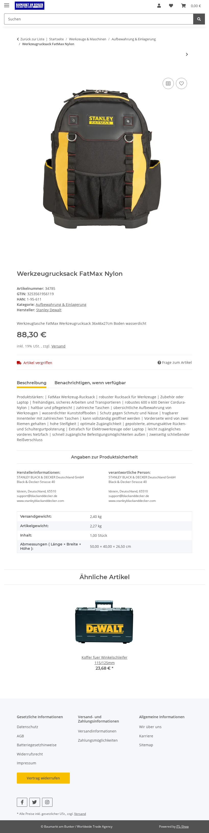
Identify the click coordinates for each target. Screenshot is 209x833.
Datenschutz (27, 726)
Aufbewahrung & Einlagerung (61, 304)
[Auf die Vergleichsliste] (168, 83)
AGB (20, 735)
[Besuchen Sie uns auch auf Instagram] (47, 802)
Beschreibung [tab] (31, 382)
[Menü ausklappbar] (6, 3)
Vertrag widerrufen (43, 778)
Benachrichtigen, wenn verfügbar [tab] (90, 382)
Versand (58, 346)
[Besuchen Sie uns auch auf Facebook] (22, 802)
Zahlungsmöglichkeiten (98, 740)
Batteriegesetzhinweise (37, 744)
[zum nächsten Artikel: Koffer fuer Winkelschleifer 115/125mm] (187, 54)
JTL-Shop (182, 826)
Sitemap (146, 744)
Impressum (26, 763)
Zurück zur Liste (32, 39)
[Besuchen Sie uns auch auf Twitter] (34, 802)
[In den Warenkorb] (21, 71)
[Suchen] (199, 19)
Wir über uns (150, 726)
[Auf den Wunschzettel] (181, 83)
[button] (159, 6)
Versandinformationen (97, 731)
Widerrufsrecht (30, 754)
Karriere (146, 735)
